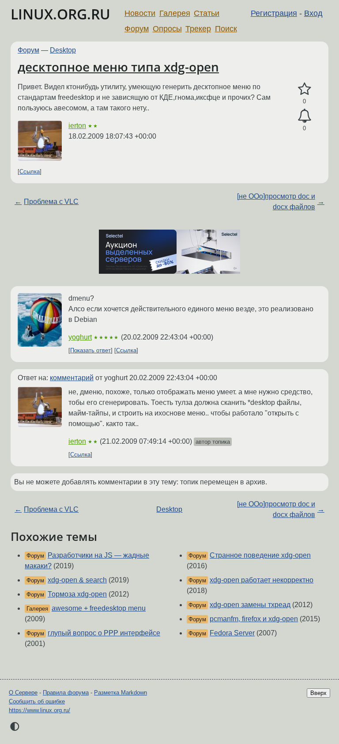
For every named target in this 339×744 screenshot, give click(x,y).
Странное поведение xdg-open (260, 555)
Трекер (198, 28)
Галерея (174, 13)
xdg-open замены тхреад (250, 604)
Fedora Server (232, 633)
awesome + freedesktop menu (99, 608)
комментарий (72, 377)
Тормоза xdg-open (77, 594)
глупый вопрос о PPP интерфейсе (104, 633)
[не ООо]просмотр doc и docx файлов (276, 202)
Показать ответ (90, 350)
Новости (139, 13)
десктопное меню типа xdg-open (118, 66)
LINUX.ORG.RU (60, 13)
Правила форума (66, 692)
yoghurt (80, 337)
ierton (77, 125)
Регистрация (274, 13)
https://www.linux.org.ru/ (39, 710)
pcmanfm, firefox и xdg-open (254, 619)
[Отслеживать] (304, 116)
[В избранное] (304, 89)
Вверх (318, 693)
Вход (313, 13)
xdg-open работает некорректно (261, 580)
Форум (136, 28)
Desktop (63, 50)
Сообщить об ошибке (37, 701)
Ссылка (29, 171)
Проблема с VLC (51, 201)
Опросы (167, 28)
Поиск (226, 28)
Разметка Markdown (120, 692)
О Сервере (23, 692)
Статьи (206, 13)
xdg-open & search (77, 580)
